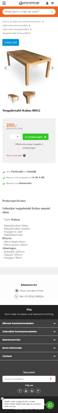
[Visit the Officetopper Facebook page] (20, 391)
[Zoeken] (52, 12)
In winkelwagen (34, 137)
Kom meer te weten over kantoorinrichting (29, 314)
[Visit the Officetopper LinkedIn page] (32, 391)
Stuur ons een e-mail (31, 290)
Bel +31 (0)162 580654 (32, 296)
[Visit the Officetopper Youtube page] (26, 391)
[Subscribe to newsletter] (51, 379)
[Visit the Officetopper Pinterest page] (38, 391)
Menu (4, 3)
